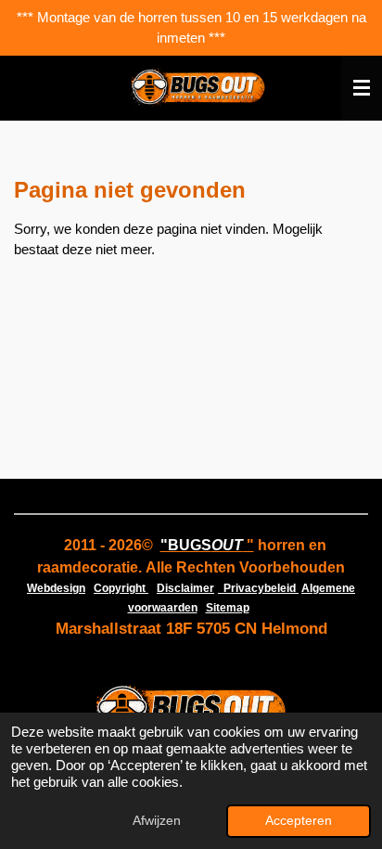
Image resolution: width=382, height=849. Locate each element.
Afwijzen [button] (157, 821)
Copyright (121, 588)
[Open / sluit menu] (361, 88)
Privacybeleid (258, 588)
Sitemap (227, 607)
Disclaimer (185, 588)
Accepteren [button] (298, 821)
